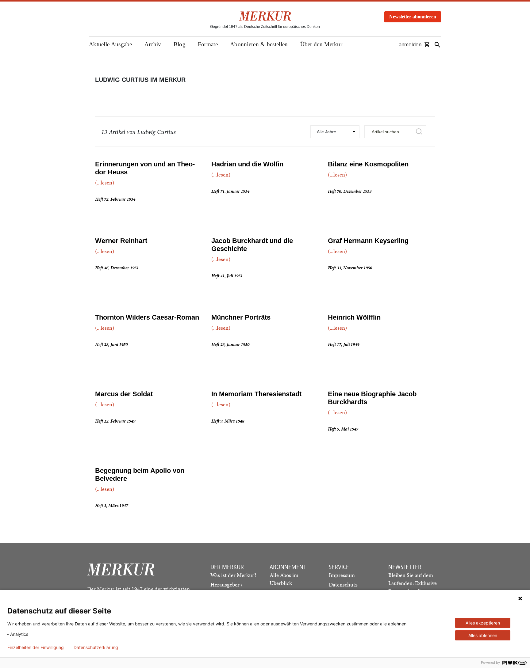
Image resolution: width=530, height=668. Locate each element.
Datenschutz (343, 584)
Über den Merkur (321, 44)
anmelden (410, 44)
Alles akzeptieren (483, 622)
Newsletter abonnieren (412, 16)
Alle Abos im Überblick (284, 579)
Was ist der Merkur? (233, 575)
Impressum (342, 575)
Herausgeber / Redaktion (226, 588)
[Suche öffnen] (437, 44)
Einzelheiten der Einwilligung (35, 647)
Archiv (152, 44)
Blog (180, 44)
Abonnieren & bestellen (259, 44)
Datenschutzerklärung (96, 647)
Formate (208, 44)
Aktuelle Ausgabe (110, 44)
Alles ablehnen (482, 635)
